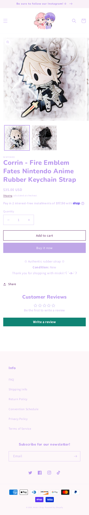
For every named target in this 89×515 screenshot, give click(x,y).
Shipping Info (18, 389)
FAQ (11, 379)
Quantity (8, 211)
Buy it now (44, 248)
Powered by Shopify (54, 507)
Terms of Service (20, 429)
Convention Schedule (23, 409)
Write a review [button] (44, 322)
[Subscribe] (75, 456)
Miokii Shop (38, 507)
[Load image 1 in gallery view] (17, 138)
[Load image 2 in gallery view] (44, 138)
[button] (5, 21)
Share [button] (12, 284)
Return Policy (18, 399)
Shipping (7, 195)
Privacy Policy (18, 419)
